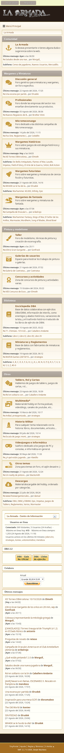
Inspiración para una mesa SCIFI (21, 699)
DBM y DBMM (24, 501)
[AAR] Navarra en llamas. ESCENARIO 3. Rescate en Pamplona (30, 682)
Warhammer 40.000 (22, 191)
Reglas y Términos (35, 746)
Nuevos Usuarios (39, 64)
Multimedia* (22, 400)
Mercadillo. (53, 64)
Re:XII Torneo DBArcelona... (15, 156)
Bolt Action (55, 165)
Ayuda (23, 746)
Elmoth (49, 599)
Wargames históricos (27, 141)
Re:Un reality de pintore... (14, 475)
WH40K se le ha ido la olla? (18, 723)
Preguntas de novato (15, 639)
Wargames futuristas (28, 171)
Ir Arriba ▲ (49, 746)
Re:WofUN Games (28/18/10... (16, 357)
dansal (37, 496)
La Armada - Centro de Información (25, 516)
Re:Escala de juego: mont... (15, 436)
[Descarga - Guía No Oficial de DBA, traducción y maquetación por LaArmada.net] (23, 560)
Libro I (15, 336)
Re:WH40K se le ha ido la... (15, 186)
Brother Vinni (38, 115)
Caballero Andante (42, 673)
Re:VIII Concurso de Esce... (15, 291)
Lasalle (49, 161)
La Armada (21, 44)
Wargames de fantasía (28, 197)
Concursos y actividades (29, 276)
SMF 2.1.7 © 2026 (25, 750)
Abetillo (34, 457)
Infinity (35, 191)
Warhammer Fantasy (22, 217)
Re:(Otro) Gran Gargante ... (15, 249)
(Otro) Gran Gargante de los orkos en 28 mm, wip (30, 607)
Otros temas (22, 463)
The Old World (12, 707)
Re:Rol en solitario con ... (14, 394)
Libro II (22, 336)
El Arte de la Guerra (33, 165)
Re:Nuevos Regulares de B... (15, 115)
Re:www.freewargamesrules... (16, 496)
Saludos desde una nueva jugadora (22, 665)
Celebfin (35, 135)
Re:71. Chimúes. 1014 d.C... (15, 331)
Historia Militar (24, 421)
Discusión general (26, 79)
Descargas (21, 481)
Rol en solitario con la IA (17, 673)
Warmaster (15, 220)
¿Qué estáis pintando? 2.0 (18, 657)
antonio (31, 631)
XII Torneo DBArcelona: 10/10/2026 (23, 599)
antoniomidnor (28, 540)
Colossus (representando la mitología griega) (27, 617)
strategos (38, 357)
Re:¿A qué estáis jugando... (15, 457)
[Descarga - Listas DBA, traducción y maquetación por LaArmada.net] (40, 560)
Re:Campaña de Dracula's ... (16, 212)
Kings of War (38, 217)
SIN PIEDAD (11, 715)
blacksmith (35, 475)
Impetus (7, 165)
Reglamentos (17, 504)
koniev (26, 707)
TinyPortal (14, 746)
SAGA (46, 165)
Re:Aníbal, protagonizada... (15, 415)
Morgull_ (9, 620)
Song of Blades (38, 220)
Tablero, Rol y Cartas (27, 379)
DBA (15, 501)
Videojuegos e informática (31, 442)
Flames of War (38, 161)
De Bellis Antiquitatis (22, 161)
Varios (27, 504)
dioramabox (47, 699)
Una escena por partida (17, 691)
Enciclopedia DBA (25, 306)
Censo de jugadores (22, 64)
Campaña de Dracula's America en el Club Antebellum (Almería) (32, 648)
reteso (33, 639)
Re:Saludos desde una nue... (15, 59)
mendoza (24, 684)
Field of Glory (17, 165)
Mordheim (26, 220)
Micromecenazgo (25, 120)
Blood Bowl (51, 220)
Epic (41, 191)
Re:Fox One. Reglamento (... (15, 135)
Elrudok (36, 691)
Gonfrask (10, 609)
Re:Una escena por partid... (15, 94)
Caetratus (35, 270)
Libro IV (38, 336)
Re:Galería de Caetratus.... (15, 270)
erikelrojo (23, 649)
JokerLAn (49, 537)
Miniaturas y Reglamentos (31, 342)
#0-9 (14, 365)
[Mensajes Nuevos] (8, 47)
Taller (18, 234)
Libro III (30, 336)
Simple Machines (39, 750)
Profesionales (23, 100)
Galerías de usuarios (27, 255)
